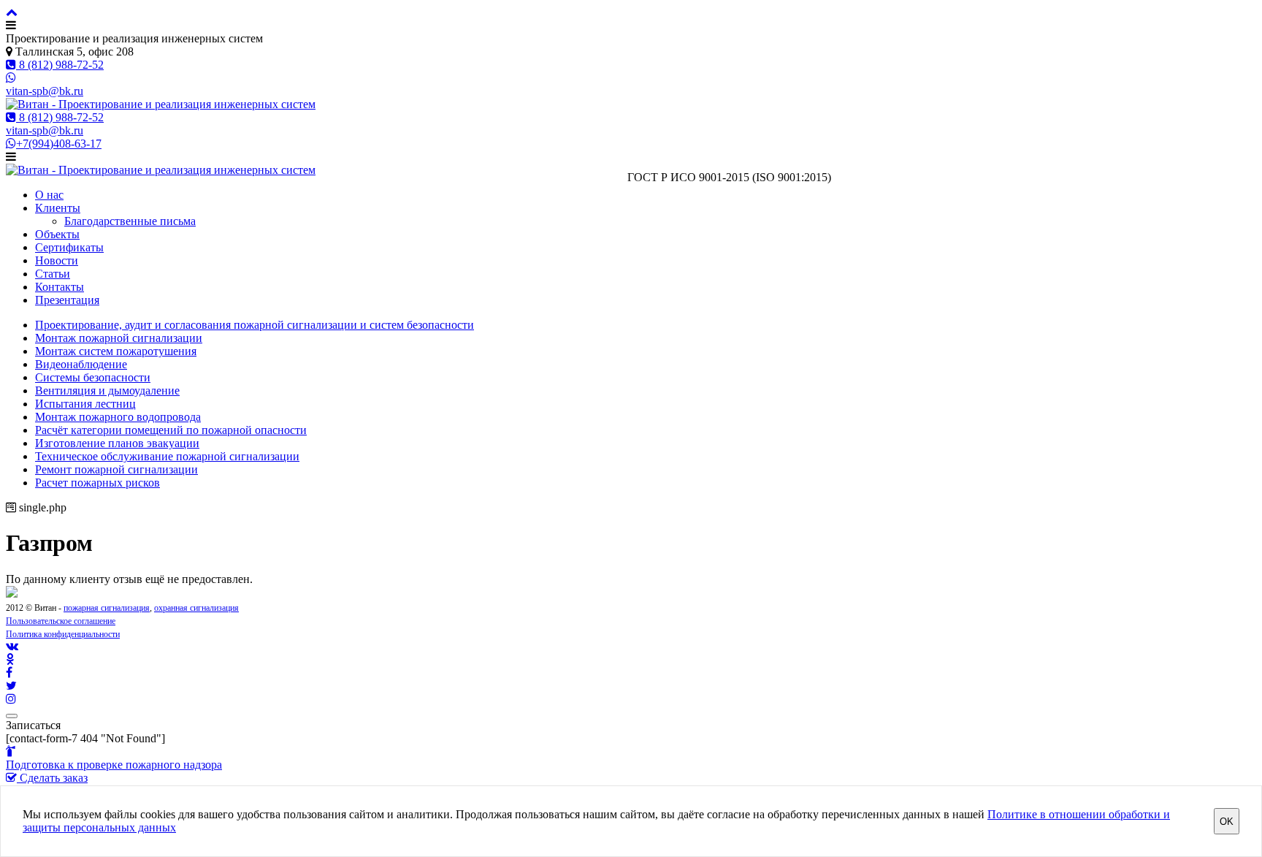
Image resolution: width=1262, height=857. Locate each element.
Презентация (67, 300)
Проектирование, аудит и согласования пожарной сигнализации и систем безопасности (254, 325)
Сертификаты (69, 247)
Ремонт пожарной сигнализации (116, 469)
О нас (49, 194)
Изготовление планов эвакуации (117, 443)
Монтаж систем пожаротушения (115, 351)
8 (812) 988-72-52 (60, 64)
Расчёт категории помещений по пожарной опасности (171, 430)
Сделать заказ (52, 778)
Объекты (57, 234)
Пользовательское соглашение (60, 621)
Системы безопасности (92, 377)
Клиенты (57, 208)
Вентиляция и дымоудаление (107, 390)
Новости (56, 260)
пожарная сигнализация (107, 608)
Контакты (59, 287)
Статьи (52, 273)
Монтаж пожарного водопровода (118, 417)
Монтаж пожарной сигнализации (118, 338)
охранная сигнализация (196, 608)
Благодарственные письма (130, 221)
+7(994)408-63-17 (59, 143)
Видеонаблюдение (81, 364)
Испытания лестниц (85, 403)
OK (1227, 821)
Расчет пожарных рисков (97, 482)
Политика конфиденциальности (63, 634)
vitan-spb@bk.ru (44, 91)
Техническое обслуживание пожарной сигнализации (167, 456)
